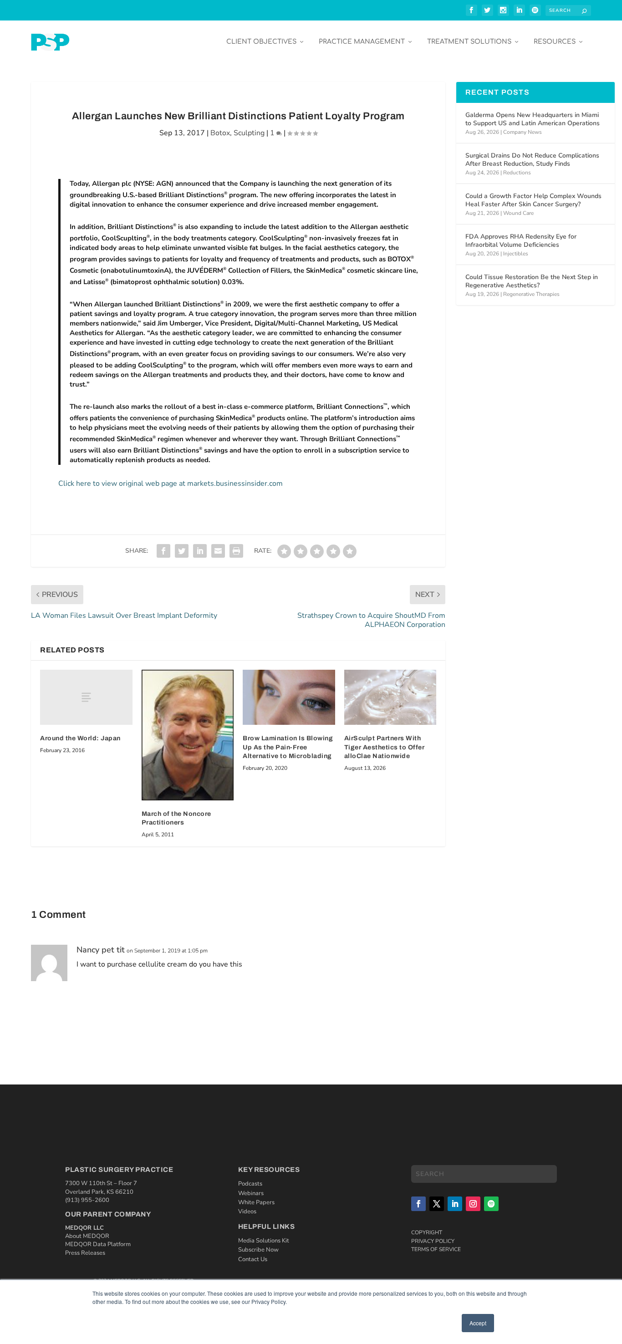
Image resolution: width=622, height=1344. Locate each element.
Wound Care (518, 213)
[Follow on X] (436, 1203)
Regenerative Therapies (531, 294)
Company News (522, 132)
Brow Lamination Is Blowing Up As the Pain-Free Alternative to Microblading (288, 747)
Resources (555, 41)
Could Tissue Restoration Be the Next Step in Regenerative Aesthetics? (531, 281)
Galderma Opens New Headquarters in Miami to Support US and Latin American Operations (532, 119)
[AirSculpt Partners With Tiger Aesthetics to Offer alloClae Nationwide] (390, 697)
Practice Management (362, 41)
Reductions (517, 172)
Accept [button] (477, 1323)
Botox (220, 133)
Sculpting (249, 133)
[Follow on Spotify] (491, 1203)
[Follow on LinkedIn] (455, 1203)
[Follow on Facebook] (418, 1203)
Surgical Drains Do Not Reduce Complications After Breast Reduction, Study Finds (532, 159)
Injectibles (515, 253)
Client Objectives (261, 41)
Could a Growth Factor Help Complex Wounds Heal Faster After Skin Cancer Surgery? (533, 200)
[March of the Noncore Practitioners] (188, 735)
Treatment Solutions (469, 41)
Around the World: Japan (80, 738)
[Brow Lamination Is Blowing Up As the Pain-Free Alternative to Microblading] (289, 697)
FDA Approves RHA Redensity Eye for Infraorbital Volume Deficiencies (520, 240)
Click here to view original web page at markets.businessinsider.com (170, 484)
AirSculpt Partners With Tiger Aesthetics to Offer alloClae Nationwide (384, 747)
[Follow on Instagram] (473, 1203)
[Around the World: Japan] (86, 697)
